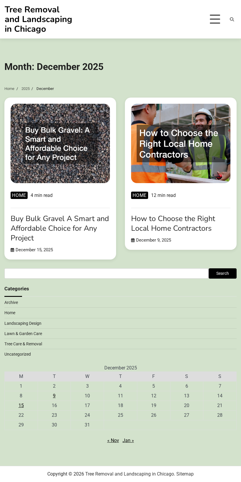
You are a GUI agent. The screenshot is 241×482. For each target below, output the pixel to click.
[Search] (231, 19)
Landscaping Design (22, 323)
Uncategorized (17, 354)
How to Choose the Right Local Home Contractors (173, 223)
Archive (11, 302)
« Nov (113, 440)
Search (222, 273)
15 (21, 405)
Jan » (128, 440)
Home (19, 195)
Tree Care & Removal (23, 344)
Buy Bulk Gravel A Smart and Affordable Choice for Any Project (60, 228)
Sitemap (185, 474)
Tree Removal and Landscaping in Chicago (38, 19)
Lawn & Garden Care (23, 333)
